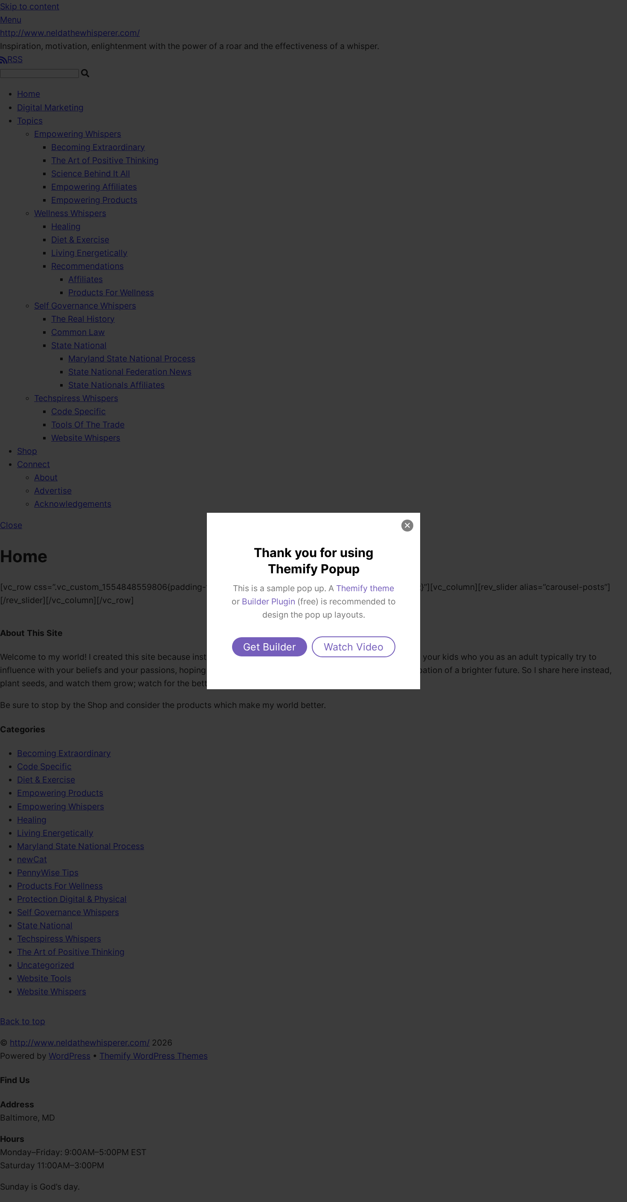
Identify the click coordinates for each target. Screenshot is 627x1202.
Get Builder (269, 647)
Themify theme (365, 588)
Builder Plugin (268, 601)
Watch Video (353, 647)
